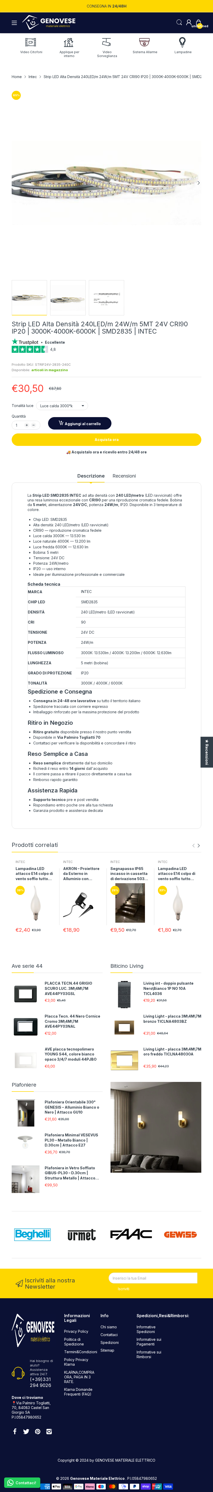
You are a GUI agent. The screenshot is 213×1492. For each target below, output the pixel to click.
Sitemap (107, 1350)
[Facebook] (15, 1432)
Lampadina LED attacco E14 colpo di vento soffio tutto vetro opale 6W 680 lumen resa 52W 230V (34, 873)
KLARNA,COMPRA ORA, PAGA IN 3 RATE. (79, 1377)
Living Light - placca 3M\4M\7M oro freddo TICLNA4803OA (172, 1051)
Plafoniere (24, 1085)
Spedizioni (110, 1342)
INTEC (20, 862)
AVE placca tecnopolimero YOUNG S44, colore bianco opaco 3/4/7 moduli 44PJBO (71, 1054)
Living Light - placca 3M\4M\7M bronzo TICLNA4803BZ (172, 1019)
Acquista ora (107, 439)
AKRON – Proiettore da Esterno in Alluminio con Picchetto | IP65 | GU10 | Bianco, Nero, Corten (82, 873)
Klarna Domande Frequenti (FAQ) (78, 1391)
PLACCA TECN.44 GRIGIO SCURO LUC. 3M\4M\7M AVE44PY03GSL (68, 988)
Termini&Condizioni (80, 1352)
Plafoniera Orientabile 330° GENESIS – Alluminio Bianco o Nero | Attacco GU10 (72, 1107)
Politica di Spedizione (74, 1341)
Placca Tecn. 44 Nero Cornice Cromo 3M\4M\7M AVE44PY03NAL (72, 1021)
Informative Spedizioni (146, 1329)
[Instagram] (49, 1432)
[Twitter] (26, 1432)
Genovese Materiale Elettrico (97, 1478)
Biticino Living (126, 966)
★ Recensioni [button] (207, 752)
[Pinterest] (38, 1432)
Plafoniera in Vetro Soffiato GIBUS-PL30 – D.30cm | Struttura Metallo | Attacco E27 (70, 1173)
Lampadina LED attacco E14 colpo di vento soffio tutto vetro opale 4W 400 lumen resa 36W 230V (176, 873)
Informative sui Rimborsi (149, 1354)
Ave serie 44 (27, 966)
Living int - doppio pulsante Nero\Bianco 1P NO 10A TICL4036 (168, 988)
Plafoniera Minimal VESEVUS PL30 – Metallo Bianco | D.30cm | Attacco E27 (71, 1140)
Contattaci (109, 1334)
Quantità (19, 416)
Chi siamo (109, 1327)
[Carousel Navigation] (196, 845)
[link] (106, 351)
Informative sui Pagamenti (149, 1341)
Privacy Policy (76, 1331)
